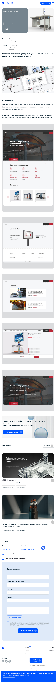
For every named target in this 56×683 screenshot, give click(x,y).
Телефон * (11, 589)
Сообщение (11, 605)
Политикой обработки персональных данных (35, 622)
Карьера (52, 647)
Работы (11, 11)
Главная (5, 11)
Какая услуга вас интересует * (16, 581)
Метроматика (7, 522)
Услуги (28, 650)
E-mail (10, 597)
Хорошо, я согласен (9, 678)
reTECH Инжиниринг (9, 480)
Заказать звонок (46, 3)
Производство (19, 23)
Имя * (9, 573)
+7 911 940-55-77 (7, 549)
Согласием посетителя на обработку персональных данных (32, 623)
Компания (28, 654)
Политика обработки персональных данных (38, 665)
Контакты (51, 650)
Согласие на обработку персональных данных (38, 666)
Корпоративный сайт (8, 23)
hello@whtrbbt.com (27, 549)
